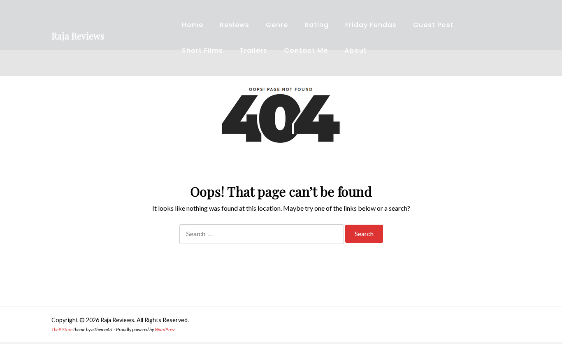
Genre (277, 25)
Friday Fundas (371, 25)
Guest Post (433, 25)
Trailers (253, 50)
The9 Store (61, 329)
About (355, 50)
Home (192, 25)
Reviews (234, 25)
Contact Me (306, 50)
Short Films (202, 50)
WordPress (165, 329)
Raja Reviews (77, 36)
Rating (316, 25)
